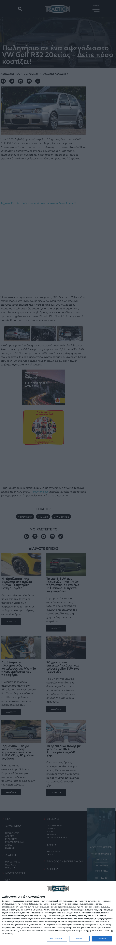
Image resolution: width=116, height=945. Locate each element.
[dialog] (58, 913)
